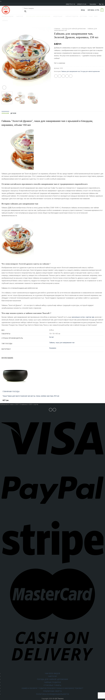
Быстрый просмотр (11, 401)
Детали (13, 113)
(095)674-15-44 (81, 4)
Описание (5, 113)
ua (102, 4)
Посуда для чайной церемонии (74, 28)
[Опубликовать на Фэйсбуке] (56, 76)
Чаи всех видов (52, 673)
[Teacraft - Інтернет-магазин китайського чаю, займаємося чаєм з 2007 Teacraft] (11, 10)
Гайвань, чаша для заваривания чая (61, 343)
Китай (51, 337)
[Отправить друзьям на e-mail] (63, 76)
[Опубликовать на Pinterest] (67, 76)
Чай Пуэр (52, 676)
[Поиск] (25, 12)
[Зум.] (4, 87)
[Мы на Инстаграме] (50, 409)
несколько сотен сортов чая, (83, 317)
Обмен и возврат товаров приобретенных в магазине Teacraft (52, 688)
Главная (57, 28)
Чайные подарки (52, 682)
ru (100, 4)
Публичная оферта (52, 691)
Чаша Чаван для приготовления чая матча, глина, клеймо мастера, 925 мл (31, 396)
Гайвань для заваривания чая (70, 71)
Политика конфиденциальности (52, 694)
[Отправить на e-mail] (54, 409)
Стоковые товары (52, 685)
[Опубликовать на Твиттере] (59, 76)
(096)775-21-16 (70, 4)
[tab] (5, 113)
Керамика (52, 348)
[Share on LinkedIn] (70, 76)
